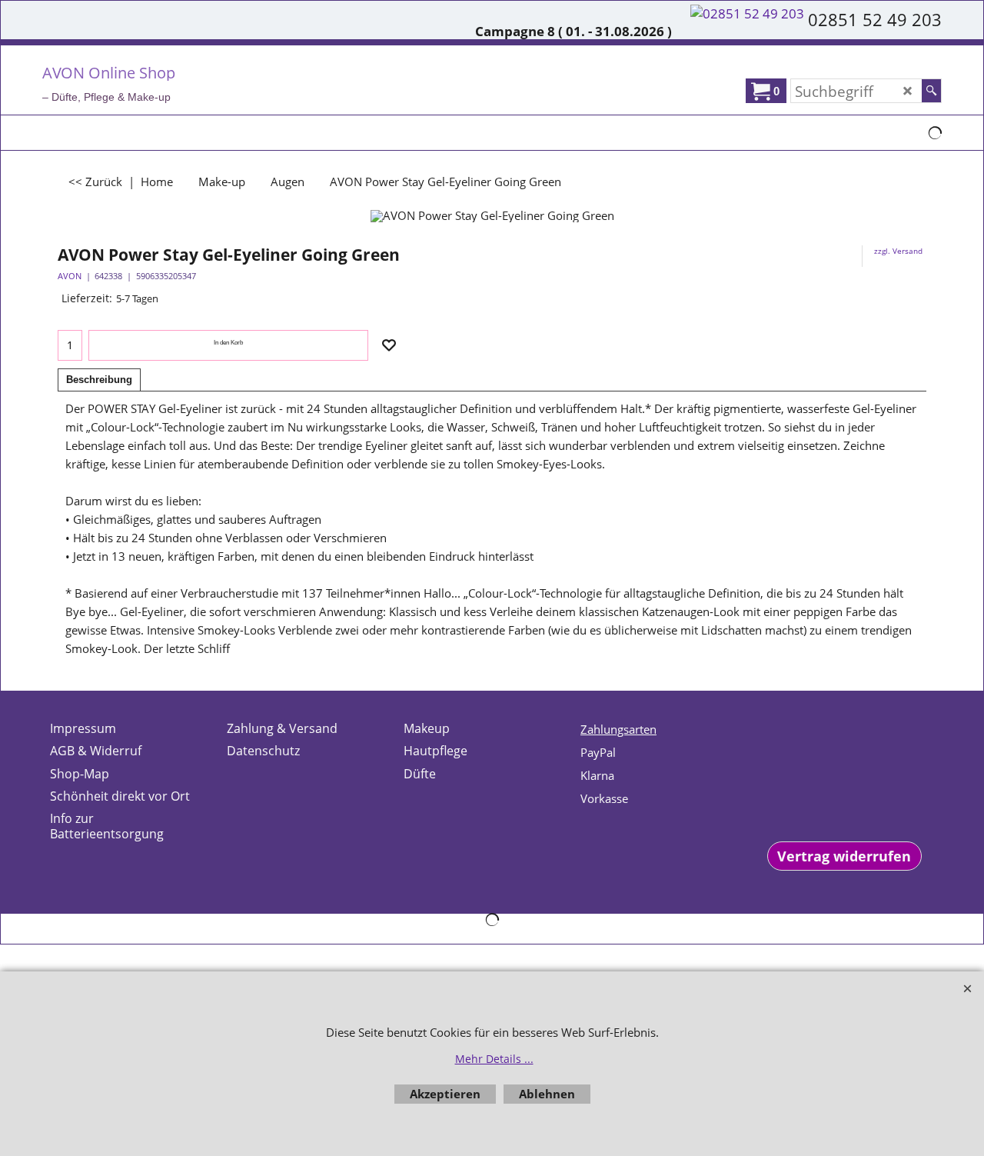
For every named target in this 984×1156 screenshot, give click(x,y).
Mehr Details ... (494, 1058)
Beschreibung (99, 379)
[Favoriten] (389, 345)
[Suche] (931, 90)
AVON (69, 276)
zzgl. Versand (898, 250)
